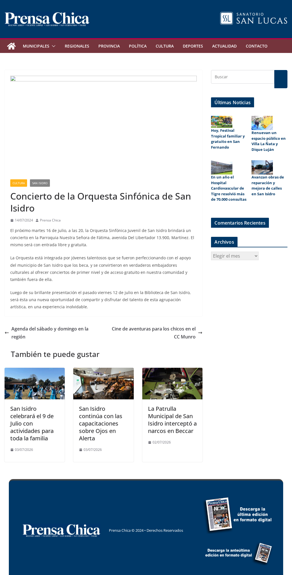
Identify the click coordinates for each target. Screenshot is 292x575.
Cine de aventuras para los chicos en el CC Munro (154, 333)
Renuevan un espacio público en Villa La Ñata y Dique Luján (269, 141)
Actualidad (224, 46)
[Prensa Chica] (11, 46)
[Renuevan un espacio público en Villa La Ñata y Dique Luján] (262, 123)
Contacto (256, 46)
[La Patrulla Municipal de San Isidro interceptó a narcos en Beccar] (172, 372)
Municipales (36, 46)
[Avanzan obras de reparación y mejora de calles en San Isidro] (262, 167)
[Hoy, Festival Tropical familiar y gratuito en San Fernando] (221, 122)
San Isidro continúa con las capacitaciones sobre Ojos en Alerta (100, 423)
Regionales (77, 46)
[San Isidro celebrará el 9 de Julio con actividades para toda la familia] (35, 372)
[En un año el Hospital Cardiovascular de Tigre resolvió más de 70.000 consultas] (221, 167)
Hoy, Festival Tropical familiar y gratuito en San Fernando (228, 139)
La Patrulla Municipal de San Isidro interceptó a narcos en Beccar (172, 420)
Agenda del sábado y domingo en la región (49, 333)
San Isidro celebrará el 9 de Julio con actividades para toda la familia (32, 423)
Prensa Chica (50, 220)
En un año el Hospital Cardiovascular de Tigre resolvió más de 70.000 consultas (228, 188)
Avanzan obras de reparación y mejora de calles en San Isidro (268, 185)
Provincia (109, 46)
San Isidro (40, 183)
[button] (52, 46)
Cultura (165, 46)
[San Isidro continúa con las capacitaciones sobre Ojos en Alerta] (103, 372)
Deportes (193, 46)
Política (138, 46)
